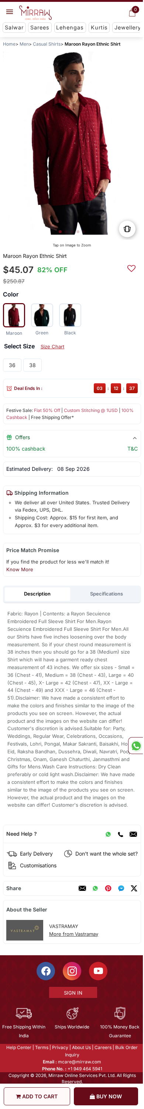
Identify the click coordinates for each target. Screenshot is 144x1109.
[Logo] (35, 13)
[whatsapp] (95, 888)
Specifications (106, 594)
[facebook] (121, 888)
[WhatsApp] (108, 834)
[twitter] (134, 888)
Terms (41, 1047)
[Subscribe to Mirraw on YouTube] (98, 971)
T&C (132, 448)
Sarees (39, 27)
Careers (102, 1047)
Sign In (72, 993)
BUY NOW (108, 1096)
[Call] (120, 834)
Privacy (60, 1047)
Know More (19, 569)
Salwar (14, 27)
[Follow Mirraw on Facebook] (45, 971)
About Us (81, 1047)
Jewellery (127, 27)
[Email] (133, 834)
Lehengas (70, 27)
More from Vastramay (73, 934)
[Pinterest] (108, 888)
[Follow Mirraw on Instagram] (71, 971)
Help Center (18, 1047)
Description (37, 594)
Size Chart (52, 346)
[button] (60, 231)
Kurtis (99, 27)
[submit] (131, 267)
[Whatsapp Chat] (135, 745)
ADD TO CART (39, 1096)
